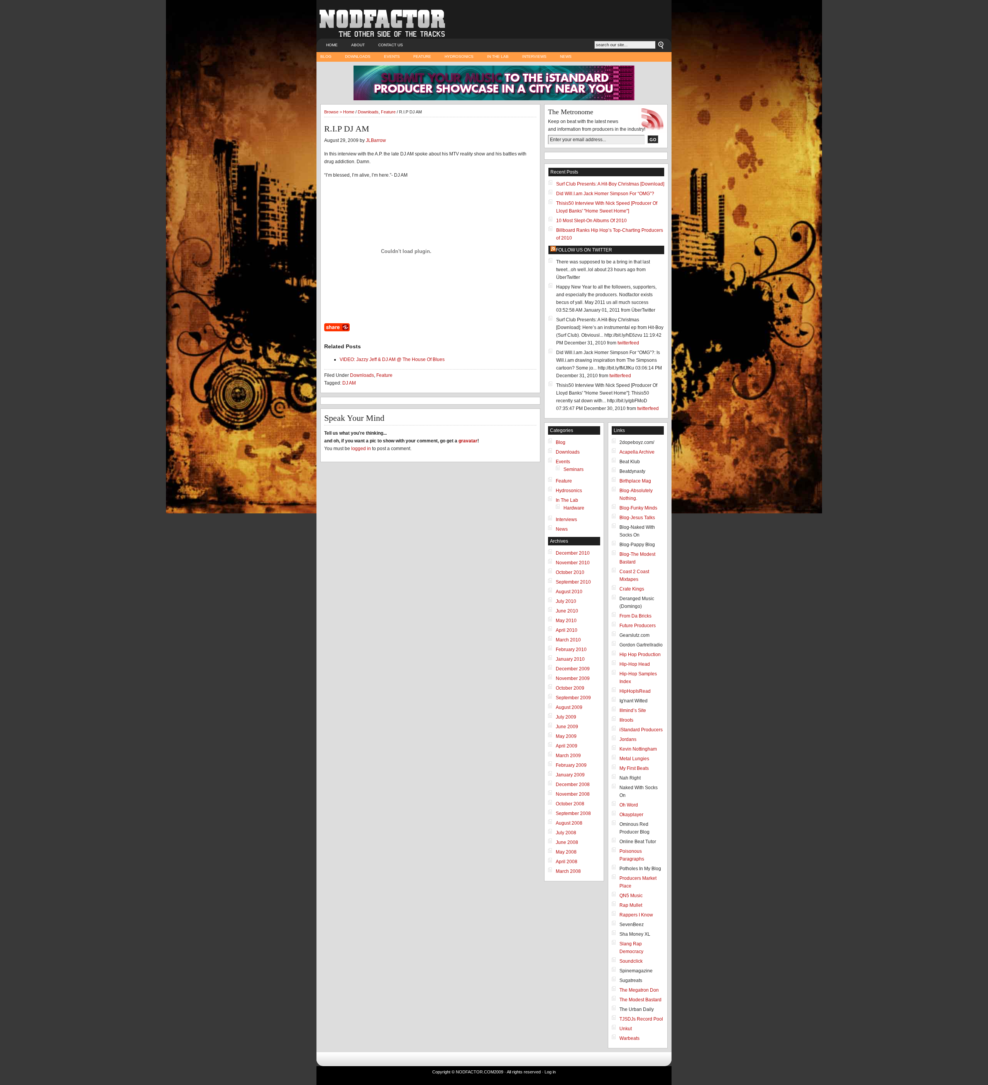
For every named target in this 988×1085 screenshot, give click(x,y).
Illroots (626, 720)
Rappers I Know (636, 915)
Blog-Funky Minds (638, 508)
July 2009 (566, 717)
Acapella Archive (637, 452)
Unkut (625, 1028)
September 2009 (573, 697)
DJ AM (349, 383)
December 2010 (573, 553)
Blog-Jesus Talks (637, 517)
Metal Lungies (634, 758)
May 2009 (566, 736)
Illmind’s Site (632, 710)
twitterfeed (628, 343)
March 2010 (568, 640)
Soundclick (631, 961)
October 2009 (570, 688)
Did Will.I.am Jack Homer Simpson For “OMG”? (605, 193)
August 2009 (569, 707)
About (358, 45)
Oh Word (628, 805)
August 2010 (569, 591)
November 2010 (573, 562)
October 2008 (570, 804)
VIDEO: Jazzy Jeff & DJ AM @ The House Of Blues (392, 359)
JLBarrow (376, 140)
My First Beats (634, 768)
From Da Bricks (635, 616)
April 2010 (566, 630)
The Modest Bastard (640, 999)
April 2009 (566, 746)
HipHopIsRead (635, 691)
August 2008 (569, 823)
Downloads (357, 56)
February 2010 (571, 649)
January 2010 (570, 659)
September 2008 (573, 813)
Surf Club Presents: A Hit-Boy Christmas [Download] (610, 184)
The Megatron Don (639, 990)
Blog (326, 56)
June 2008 (567, 842)
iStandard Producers (641, 729)
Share (337, 327)
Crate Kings (631, 589)
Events (392, 56)
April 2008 (566, 861)
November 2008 (573, 794)
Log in (550, 1072)
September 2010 (573, 582)
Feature (422, 56)
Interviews (534, 56)
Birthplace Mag (635, 481)
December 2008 (573, 784)
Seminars (573, 469)
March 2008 (568, 871)
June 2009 (567, 726)
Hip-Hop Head (634, 664)
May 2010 (566, 620)
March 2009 (568, 755)
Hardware (573, 508)
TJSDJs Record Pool (641, 1019)
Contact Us (390, 45)
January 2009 (570, 775)
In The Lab (498, 56)
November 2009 (573, 678)
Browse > (333, 112)
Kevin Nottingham (638, 749)
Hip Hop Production (640, 654)
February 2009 (571, 765)
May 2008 (566, 852)
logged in (361, 448)
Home (332, 45)
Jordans (627, 739)
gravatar (467, 441)
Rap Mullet (630, 905)
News (566, 56)
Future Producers (637, 625)
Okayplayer (631, 814)
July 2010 (566, 601)
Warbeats (629, 1038)
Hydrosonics (459, 56)
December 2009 (573, 669)
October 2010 (570, 572)
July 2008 (566, 832)
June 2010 (567, 611)
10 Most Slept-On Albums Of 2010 (591, 220)
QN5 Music (631, 895)
